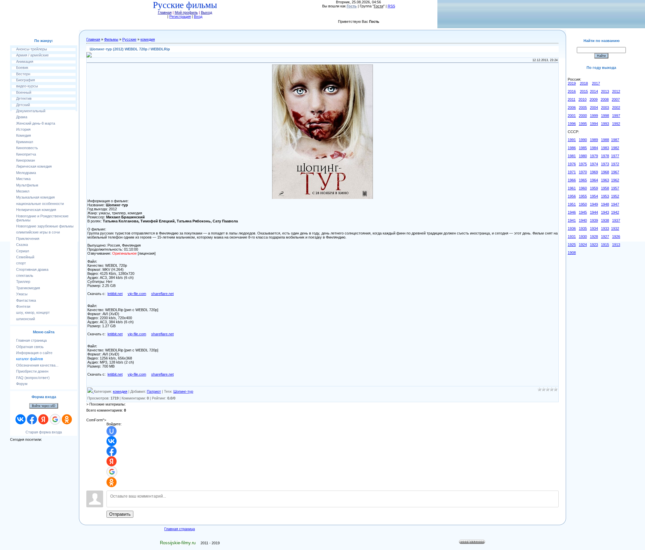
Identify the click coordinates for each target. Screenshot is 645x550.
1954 (594, 196)
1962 (615, 180)
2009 (594, 99)
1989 (594, 140)
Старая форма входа (44, 432)
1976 (572, 164)
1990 (583, 140)
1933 (605, 228)
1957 (615, 188)
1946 (572, 212)
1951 (572, 204)
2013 (605, 91)
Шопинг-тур (183, 391)
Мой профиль (186, 12)
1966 (572, 180)
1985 (583, 148)
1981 (572, 156)
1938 (605, 220)
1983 (605, 148)
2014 (594, 91)
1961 (572, 188)
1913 (616, 245)
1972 (615, 164)
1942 (615, 212)
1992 (616, 124)
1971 (572, 172)
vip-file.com (137, 294)
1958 (605, 188)
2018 (584, 83)
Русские (129, 39)
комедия (147, 39)
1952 (615, 196)
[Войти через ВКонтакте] (20, 419)
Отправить (120, 514)
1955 (583, 196)
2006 (572, 107)
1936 (572, 228)
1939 (594, 220)
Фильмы (111, 39)
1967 (615, 172)
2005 (583, 107)
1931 (572, 237)
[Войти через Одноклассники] (67, 419)
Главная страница (179, 529)
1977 (615, 156)
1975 (583, 164)
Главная (165, 12)
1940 (583, 220)
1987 (615, 140)
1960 (583, 188)
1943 (605, 212)
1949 (594, 204)
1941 (572, 220)
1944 (594, 212)
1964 (594, 180)
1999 (594, 116)
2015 (584, 91)
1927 (605, 237)
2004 (594, 107)
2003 (605, 107)
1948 (605, 204)
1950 (583, 204)
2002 (616, 107)
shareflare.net (162, 294)
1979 (594, 156)
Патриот (154, 391)
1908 (572, 253)
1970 (583, 172)
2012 (616, 91)
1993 (605, 124)
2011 (571, 99)
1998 (605, 116)
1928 (594, 237)
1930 (583, 237)
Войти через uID (43, 406)
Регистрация (180, 16)
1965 (583, 180)
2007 (616, 99)
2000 (583, 116)
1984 (594, 148)
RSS (391, 6)
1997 (616, 116)
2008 (605, 99)
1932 (615, 228)
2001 (572, 116)
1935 (583, 228)
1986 (572, 148)
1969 (594, 172)
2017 (596, 83)
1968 (605, 172)
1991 (572, 140)
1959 (594, 188)
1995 (583, 124)
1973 (605, 164)
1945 (583, 212)
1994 (594, 124)
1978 (605, 156)
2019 (572, 83)
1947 (615, 204)
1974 (594, 164)
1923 (594, 245)
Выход (206, 12)
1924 (583, 245)
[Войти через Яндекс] (43, 419)
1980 (583, 156)
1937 (616, 220)
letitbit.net (115, 294)
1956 (572, 196)
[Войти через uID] (111, 431)
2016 (572, 91)
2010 (582, 99)
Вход (198, 16)
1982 (615, 148)
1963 (605, 180)
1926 (616, 237)
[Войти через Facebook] (32, 419)
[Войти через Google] (55, 419)
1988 (605, 140)
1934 (594, 228)
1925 (572, 245)
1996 (572, 124)
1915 (605, 245)
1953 (605, 196)
